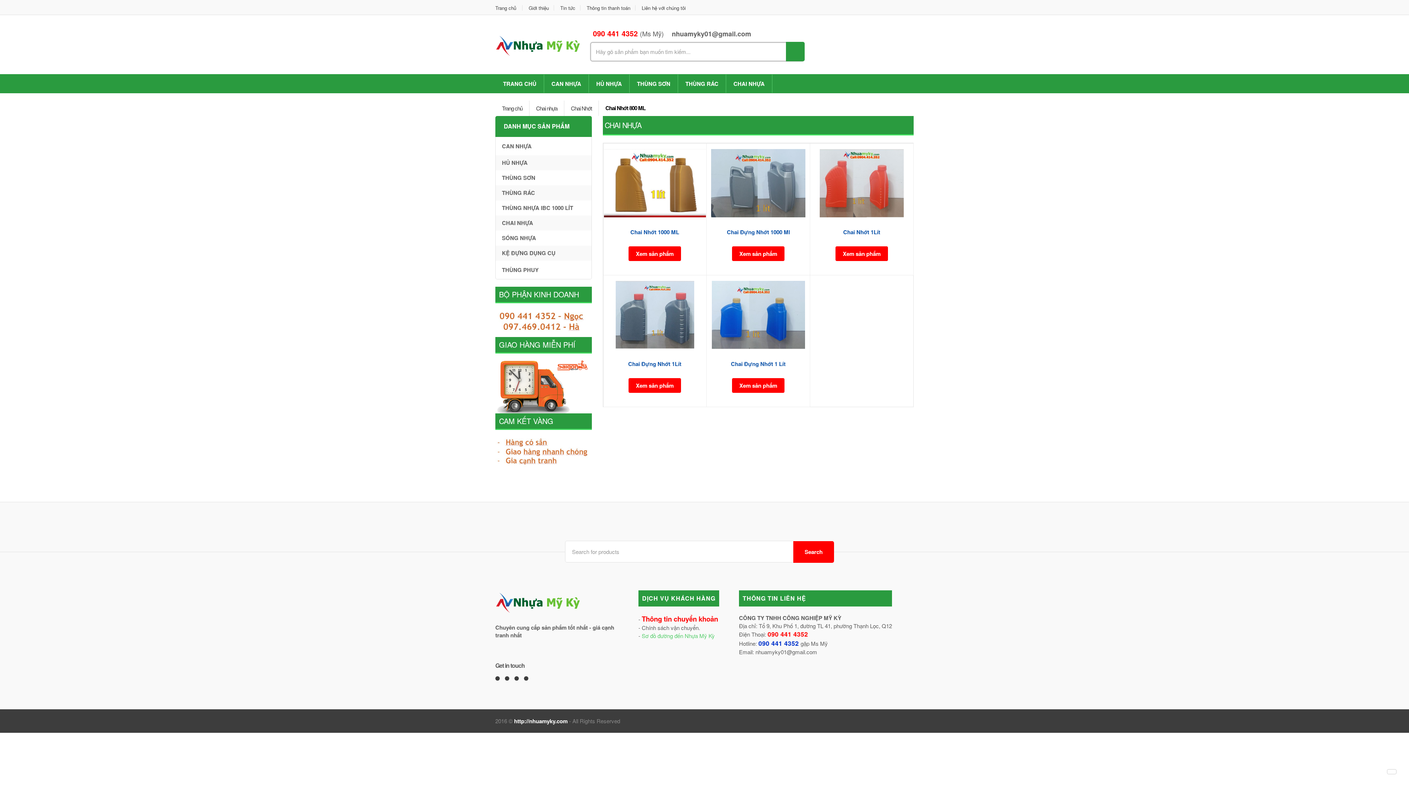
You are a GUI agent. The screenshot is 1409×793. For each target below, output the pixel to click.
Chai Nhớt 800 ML (625, 108)
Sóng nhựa (519, 238)
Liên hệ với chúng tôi (664, 8)
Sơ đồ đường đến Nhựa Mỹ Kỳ (678, 636)
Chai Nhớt (581, 108)
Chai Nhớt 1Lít (861, 232)
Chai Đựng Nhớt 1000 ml (758, 232)
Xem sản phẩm (655, 254)
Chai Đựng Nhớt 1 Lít (758, 364)
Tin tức (567, 8)
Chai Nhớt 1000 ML (654, 232)
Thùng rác (701, 84)
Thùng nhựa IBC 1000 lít (537, 208)
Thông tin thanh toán (608, 8)
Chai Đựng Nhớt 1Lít (654, 364)
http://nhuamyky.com (541, 721)
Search (814, 552)
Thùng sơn (653, 84)
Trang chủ (505, 8)
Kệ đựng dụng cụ (529, 253)
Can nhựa (566, 84)
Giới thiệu (539, 8)
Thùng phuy (520, 270)
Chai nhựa (749, 84)
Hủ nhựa (609, 84)
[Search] (795, 51)
